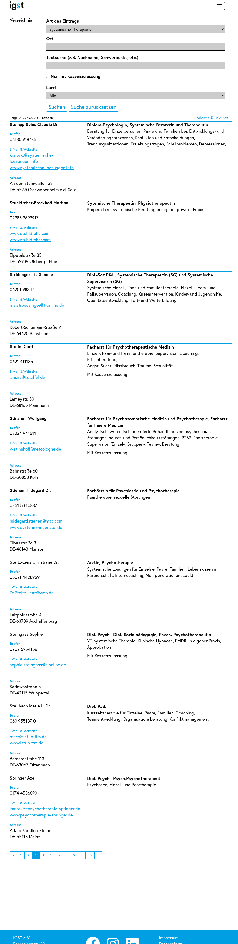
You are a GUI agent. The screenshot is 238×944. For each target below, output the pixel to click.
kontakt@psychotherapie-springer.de (45, 808)
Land (51, 87)
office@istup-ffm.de (28, 736)
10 (90, 855)
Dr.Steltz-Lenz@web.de (32, 592)
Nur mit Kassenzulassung (74, 76)
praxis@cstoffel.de (27, 377)
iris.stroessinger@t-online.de (37, 305)
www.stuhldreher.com (30, 233)
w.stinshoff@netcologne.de (35, 449)
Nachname (201, 117)
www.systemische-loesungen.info (42, 167)
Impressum (168, 938)
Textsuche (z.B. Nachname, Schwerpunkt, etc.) (92, 57)
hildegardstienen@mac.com (36, 521)
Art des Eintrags (62, 21)
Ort (49, 38)
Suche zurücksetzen (93, 106)
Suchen (57, 106)
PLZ (218, 117)
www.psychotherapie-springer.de (41, 815)
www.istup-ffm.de (26, 743)
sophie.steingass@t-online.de (38, 665)
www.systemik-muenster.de (36, 527)
